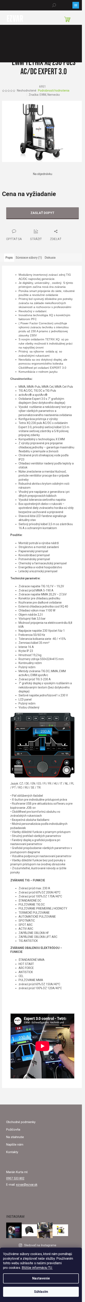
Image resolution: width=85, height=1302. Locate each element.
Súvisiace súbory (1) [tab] (29, 257)
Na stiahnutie (15, 1137)
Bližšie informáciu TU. (37, 1268)
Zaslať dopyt (42, 213)
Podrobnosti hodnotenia (53, 90)
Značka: (44, 94)
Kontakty (12, 1152)
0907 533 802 (15, 1178)
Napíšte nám (14, 1144)
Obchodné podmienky (20, 1122)
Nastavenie (41, 1278)
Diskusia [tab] (50, 257)
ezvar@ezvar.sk (26, 1184)
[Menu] (76, 5)
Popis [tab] (9, 257)
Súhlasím (41, 1292)
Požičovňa (13, 1129)
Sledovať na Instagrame (40, 1245)
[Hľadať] (54, 5)
